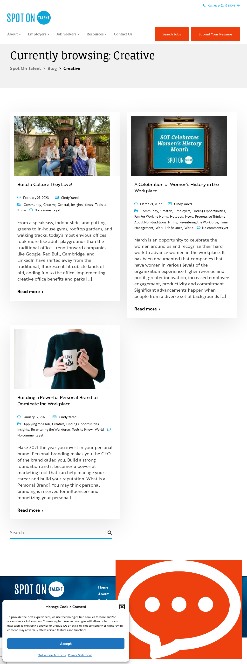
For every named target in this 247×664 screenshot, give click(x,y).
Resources (95, 34)
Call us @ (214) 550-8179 (223, 5)
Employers (37, 34)
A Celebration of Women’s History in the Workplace (176, 187)
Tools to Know (82, 429)
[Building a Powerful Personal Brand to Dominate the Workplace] (62, 357)
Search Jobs (172, 34)
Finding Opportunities (208, 210)
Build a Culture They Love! (44, 184)
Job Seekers (66, 34)
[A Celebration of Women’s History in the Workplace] (179, 144)
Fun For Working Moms (151, 216)
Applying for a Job (37, 424)
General (63, 204)
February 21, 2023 (36, 197)
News (89, 204)
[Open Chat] (179, 609)
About (12, 34)
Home (103, 587)
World (189, 227)
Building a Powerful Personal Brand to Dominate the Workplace (57, 400)
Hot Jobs (176, 216)
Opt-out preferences (52, 655)
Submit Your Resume (215, 34)
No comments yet (47, 210)
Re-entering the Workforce (198, 222)
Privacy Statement (80, 655)
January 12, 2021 (35, 417)
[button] (122, 606)
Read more (28, 291)
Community (32, 204)
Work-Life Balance (169, 227)
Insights (77, 204)
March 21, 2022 (151, 203)
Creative (49, 204)
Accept (66, 643)
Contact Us (123, 34)
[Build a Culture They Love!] (62, 144)
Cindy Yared (70, 197)
